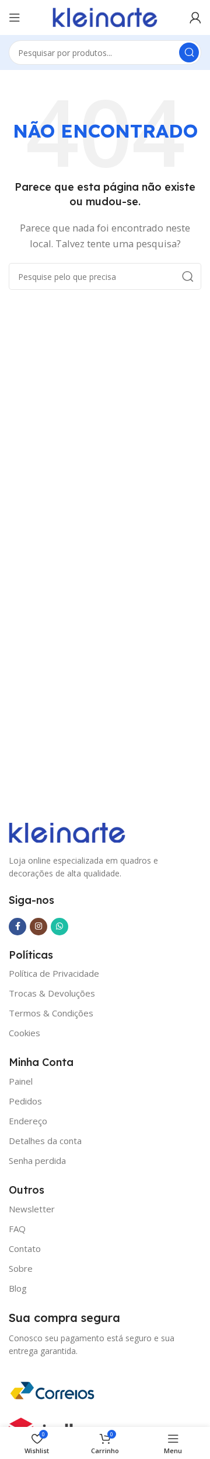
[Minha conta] (195, 17)
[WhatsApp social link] (59, 926)
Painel (21, 1081)
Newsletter (32, 1209)
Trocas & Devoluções (52, 993)
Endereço (28, 1121)
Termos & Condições (51, 1013)
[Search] (189, 52)
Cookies (24, 1033)
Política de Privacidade (54, 973)
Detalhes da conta (45, 1140)
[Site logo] (105, 16)
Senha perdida (37, 1160)
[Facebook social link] (17, 926)
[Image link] (67, 831)
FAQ (17, 1228)
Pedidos (25, 1101)
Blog (18, 1288)
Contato (25, 1248)
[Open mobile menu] (14, 17)
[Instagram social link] (38, 926)
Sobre (21, 1268)
